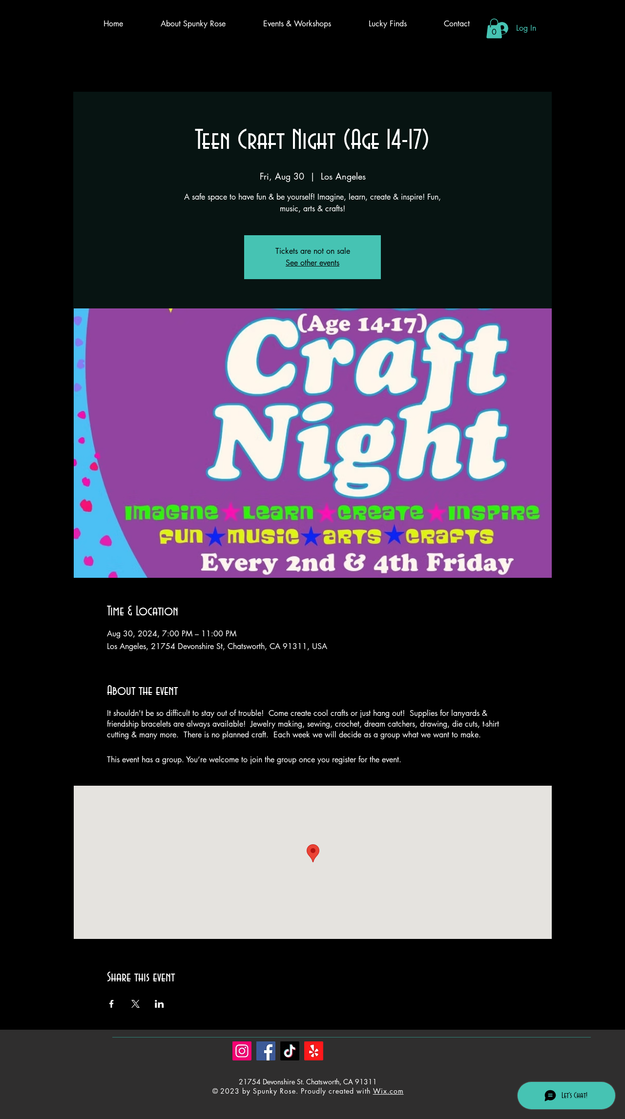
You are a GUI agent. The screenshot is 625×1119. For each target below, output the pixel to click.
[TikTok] (289, 1050)
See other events (312, 263)
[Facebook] (265, 1050)
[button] (494, 29)
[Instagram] (241, 1050)
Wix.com (388, 1091)
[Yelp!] (313, 1050)
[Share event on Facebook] (111, 1004)
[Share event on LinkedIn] (159, 1004)
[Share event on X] (135, 1004)
